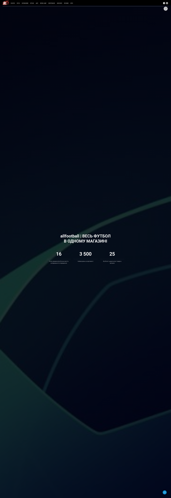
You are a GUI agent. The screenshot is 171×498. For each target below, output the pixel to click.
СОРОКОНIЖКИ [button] (25, 3)
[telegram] (164, 3)
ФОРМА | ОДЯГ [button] (43, 3)
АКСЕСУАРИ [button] (59, 3)
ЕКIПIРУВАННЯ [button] (51, 3)
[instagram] (167, 3)
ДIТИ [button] (37, 3)
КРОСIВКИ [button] (66, 3)
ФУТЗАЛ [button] (32, 3)
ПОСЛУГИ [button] (13, 3)
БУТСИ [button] (18, 3)
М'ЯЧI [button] (71, 3)
